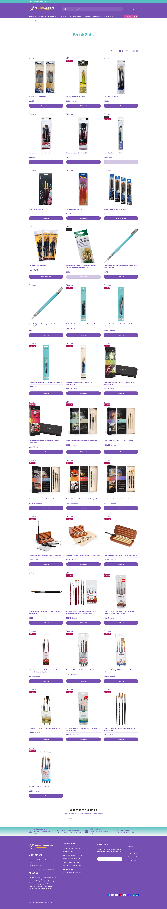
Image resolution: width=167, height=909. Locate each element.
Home (30, 20)
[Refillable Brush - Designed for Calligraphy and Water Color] (46, 591)
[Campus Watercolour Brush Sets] (121, 189)
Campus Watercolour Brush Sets (115, 209)
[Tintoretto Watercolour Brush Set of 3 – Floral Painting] (121, 304)
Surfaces (61, 16)
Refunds (130, 850)
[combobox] (92, 9)
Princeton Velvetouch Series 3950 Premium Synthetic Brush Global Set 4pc (119, 613)
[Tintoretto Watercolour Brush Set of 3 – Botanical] (46, 362)
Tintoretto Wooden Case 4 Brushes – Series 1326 (83, 555)
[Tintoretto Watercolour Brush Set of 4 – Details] (83, 304)
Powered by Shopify (49, 902)
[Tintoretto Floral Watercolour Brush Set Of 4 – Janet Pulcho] (46, 420)
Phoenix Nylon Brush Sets (37, 97)
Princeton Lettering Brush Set (39, 787)
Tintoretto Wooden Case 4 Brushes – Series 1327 (45, 555)
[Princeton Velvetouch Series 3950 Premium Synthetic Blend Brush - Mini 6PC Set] (83, 591)
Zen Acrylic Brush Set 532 (112, 97)
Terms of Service (133, 857)
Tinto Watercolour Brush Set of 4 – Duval (118, 499)
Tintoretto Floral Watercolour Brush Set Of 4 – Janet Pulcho (44, 442)
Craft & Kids (108, 16)
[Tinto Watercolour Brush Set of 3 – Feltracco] (83, 420)
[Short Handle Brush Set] (46, 189)
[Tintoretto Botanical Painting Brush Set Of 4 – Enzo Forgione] (121, 362)
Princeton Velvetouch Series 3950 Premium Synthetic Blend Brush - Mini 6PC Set (81, 613)
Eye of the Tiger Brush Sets (38, 265)
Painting (41, 16)
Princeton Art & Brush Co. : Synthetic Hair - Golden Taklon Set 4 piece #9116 (81, 267)
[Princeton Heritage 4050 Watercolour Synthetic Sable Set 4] (121, 650)
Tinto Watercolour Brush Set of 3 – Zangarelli (81, 499)
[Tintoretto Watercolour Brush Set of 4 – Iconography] (83, 362)
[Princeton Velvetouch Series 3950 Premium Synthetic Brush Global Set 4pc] (121, 591)
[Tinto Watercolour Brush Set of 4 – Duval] (121, 479)
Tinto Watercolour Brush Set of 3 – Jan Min (43, 499)
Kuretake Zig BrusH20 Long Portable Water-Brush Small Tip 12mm (46, 325)
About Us (47, 1)
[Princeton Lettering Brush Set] (46, 767)
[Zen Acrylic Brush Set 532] (121, 77)
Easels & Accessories (92, 16)
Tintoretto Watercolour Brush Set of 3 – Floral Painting (119, 325)
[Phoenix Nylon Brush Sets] (46, 77)
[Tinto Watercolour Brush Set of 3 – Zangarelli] (83, 479)
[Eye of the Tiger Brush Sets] (46, 245)
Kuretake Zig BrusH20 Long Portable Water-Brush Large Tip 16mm (121, 267)
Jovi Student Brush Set (74, 209)
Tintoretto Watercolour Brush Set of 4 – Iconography (80, 383)
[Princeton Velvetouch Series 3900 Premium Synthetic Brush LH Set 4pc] (46, 650)
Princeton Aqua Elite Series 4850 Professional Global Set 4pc (119, 729)
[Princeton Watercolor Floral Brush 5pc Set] (83, 650)
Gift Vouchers (132, 860)
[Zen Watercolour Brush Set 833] (83, 133)
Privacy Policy (132, 853)
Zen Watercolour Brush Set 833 (77, 153)
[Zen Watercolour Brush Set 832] (46, 133)
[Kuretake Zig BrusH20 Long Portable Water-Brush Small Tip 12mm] (46, 304)
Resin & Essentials (75, 16)
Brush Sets (35, 20)
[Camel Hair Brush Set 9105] (121, 133)
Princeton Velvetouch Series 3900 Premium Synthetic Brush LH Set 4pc (44, 671)
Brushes (51, 16)
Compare (114, 51)
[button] (137, 9)
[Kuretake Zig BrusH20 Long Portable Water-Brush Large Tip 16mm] (121, 245)
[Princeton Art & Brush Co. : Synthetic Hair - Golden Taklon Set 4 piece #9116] (83, 245)
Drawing (31, 16)
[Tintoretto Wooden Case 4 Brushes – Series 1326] (83, 535)
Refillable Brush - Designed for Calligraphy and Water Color (44, 613)
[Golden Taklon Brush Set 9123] (83, 77)
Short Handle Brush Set (37, 209)
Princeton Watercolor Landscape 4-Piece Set (44, 728)
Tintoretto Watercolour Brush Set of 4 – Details (82, 324)
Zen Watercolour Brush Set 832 (39, 153)
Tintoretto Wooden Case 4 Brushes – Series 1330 (120, 555)
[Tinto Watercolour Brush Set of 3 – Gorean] (121, 420)
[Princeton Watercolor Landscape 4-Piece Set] (46, 708)
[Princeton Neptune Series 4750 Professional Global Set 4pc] (83, 708)
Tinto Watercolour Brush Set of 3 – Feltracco (81, 441)
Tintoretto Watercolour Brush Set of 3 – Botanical (46, 382)
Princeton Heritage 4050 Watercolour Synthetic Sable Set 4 (120, 671)
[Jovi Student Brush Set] (83, 189)
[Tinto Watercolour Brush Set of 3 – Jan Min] (46, 479)
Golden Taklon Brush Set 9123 (76, 97)
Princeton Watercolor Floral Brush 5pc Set (80, 670)
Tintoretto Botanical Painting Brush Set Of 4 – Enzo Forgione (119, 383)
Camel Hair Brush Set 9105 (113, 153)
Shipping (130, 846)
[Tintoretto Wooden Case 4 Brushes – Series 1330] (121, 535)
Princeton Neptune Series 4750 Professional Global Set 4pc (81, 729)
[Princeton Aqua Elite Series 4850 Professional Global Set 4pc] (121, 708)
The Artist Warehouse (38, 902)
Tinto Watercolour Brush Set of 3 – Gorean (118, 441)
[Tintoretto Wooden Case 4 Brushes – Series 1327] (46, 535)
